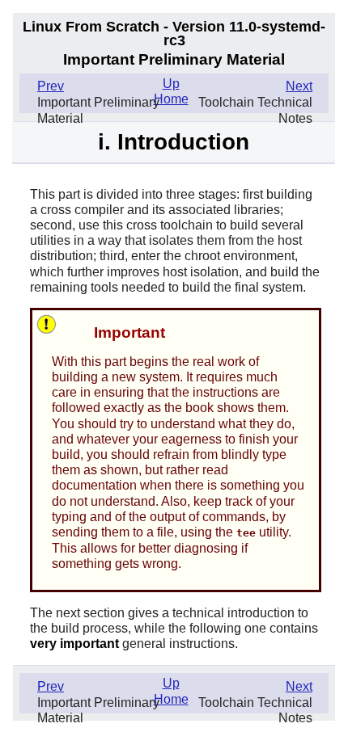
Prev (50, 86)
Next (299, 86)
